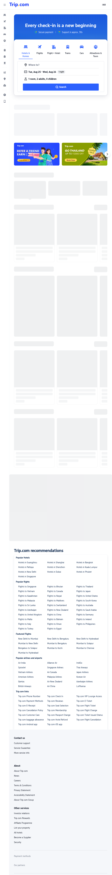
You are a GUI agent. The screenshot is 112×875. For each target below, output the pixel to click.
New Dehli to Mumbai (28, 601)
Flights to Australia (84, 567)
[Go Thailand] (84, 116)
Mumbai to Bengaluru (57, 605)
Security (17, 804)
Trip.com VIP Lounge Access (89, 658)
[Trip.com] (19, 4)
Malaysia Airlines (54, 639)
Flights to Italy (24, 586)
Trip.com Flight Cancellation (88, 682)
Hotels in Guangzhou (27, 524)
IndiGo (79, 625)
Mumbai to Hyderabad (28, 615)
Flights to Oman (54, 586)
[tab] (26, 50)
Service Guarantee (22, 710)
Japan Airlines (82, 634)
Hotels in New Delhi (27, 534)
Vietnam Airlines (25, 634)
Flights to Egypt (54, 591)
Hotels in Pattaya (26, 529)
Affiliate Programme (23, 785)
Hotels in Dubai (54, 534)
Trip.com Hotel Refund (57, 682)
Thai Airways (82, 629)
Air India (22, 625)
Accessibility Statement (24, 757)
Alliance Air (52, 625)
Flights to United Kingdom (30, 576)
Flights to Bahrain (55, 581)
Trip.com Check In (55, 658)
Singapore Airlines (55, 629)
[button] (4, 4)
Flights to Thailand (84, 548)
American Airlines (26, 639)
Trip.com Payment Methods (30, 663)
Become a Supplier (22, 799)
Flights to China (54, 576)
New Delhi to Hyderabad (87, 601)
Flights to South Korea (86, 562)
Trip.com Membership (57, 672)
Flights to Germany (84, 576)
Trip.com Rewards (22, 780)
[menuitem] (5, 15)
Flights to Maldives (55, 562)
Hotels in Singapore (27, 538)
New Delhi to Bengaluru (58, 601)
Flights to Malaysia (26, 562)
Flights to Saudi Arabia (86, 572)
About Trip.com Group (24, 762)
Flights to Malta (25, 581)
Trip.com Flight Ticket (86, 668)
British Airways (24, 648)
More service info (21, 715)
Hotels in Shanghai (55, 524)
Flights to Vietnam (26, 553)
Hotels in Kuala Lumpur (86, 529)
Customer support (22, 705)
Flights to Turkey (25, 591)
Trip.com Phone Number (29, 658)
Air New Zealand (54, 643)
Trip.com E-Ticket (84, 663)
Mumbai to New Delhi (28, 605)
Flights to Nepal (54, 558)
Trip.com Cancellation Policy (30, 672)
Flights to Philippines (85, 586)
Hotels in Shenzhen (56, 529)
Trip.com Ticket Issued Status (89, 677)
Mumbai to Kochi (54, 610)
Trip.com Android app (27, 686)
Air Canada (52, 634)
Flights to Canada (55, 553)
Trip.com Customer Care (29, 677)
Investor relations (21, 775)
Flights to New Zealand (57, 572)
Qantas (21, 643)
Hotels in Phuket (84, 534)
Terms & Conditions (22, 747)
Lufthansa (80, 648)
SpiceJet (22, 629)
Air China (51, 648)
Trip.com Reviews (55, 663)
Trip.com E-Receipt (26, 668)
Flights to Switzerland (57, 567)
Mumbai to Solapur (84, 605)
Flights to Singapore (27, 548)
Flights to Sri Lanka (26, 567)
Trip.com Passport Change (58, 677)
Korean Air (81, 639)
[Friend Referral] (37, 116)
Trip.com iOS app (54, 686)
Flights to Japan (83, 553)
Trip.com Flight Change (86, 672)
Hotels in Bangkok (84, 524)
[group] (43, 32)
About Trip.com (21, 733)
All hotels (18, 794)
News (16, 738)
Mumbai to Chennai (85, 610)
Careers (17, 742)
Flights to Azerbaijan (27, 572)
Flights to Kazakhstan (27, 558)
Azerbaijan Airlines (84, 643)
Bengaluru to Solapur (27, 610)
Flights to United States (87, 558)
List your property (22, 790)
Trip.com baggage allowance (31, 682)
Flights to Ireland (84, 581)
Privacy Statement (22, 752)
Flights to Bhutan (55, 548)
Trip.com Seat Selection (57, 668)
